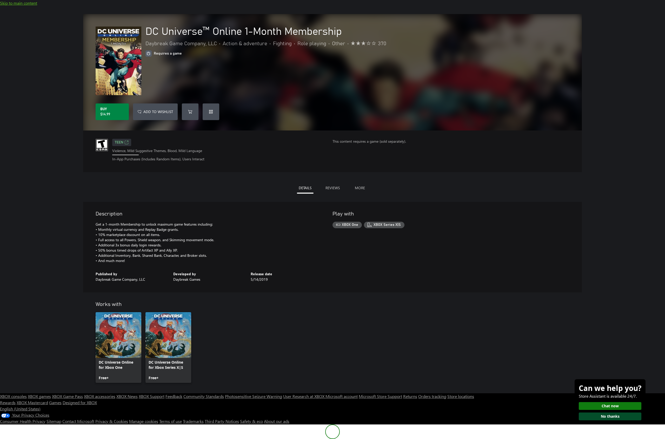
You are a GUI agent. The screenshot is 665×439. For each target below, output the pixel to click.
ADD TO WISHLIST (158, 111)
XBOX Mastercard (32, 402)
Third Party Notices (222, 421)
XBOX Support (151, 396)
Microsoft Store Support (380, 396)
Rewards (8, 402)
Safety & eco (251, 421)
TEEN (119, 142)
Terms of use (170, 421)
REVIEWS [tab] (332, 187)
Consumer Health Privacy (22, 421)
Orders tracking (432, 396)
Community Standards (203, 396)
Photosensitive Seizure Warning (253, 396)
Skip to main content (18, 3)
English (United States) (20, 408)
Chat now (610, 405)
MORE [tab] (360, 187)
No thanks (610, 416)
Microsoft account (341, 396)
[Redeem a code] (211, 111)
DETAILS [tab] (305, 187)
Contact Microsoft (78, 421)
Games (55, 402)
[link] (118, 347)
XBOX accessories (99, 396)
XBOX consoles (13, 396)
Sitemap (53, 421)
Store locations (460, 396)
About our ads (276, 421)
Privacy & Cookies (111, 421)
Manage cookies (143, 421)
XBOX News (127, 396)
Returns (410, 396)
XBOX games (39, 396)
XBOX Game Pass (67, 396)
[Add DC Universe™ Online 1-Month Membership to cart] (190, 111)
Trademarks (193, 421)
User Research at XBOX (304, 396)
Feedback (173, 396)
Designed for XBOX (80, 402)
